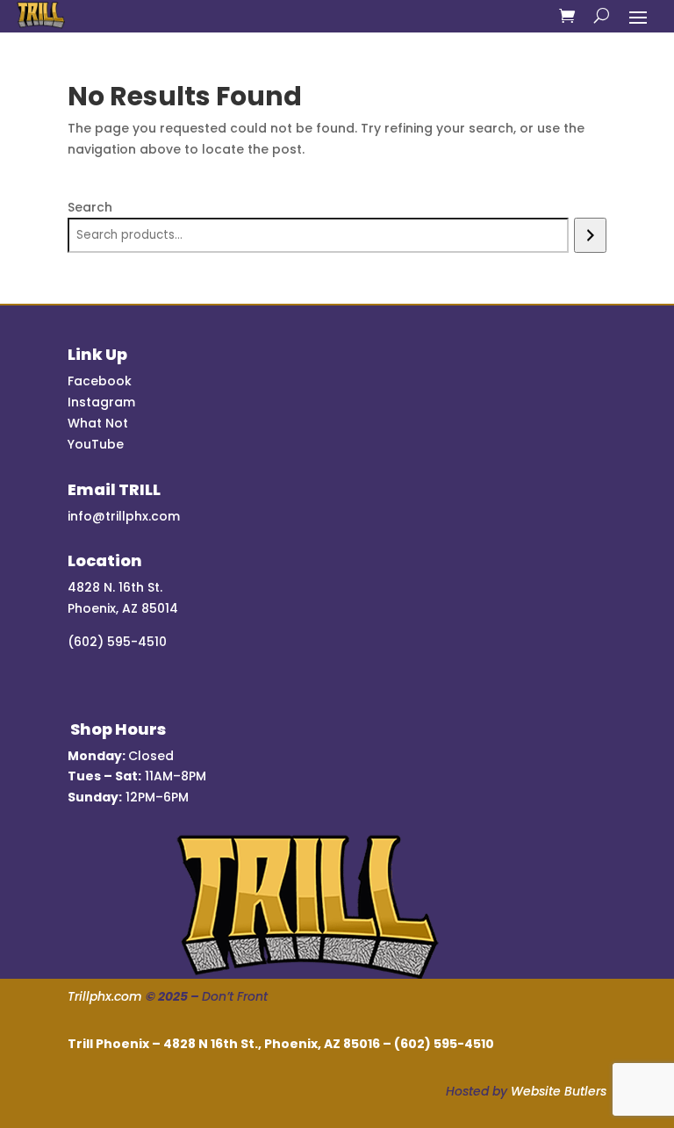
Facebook (100, 381)
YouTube (96, 444)
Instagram (101, 402)
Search (90, 207)
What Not (98, 423)
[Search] (590, 235)
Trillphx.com (105, 996)
